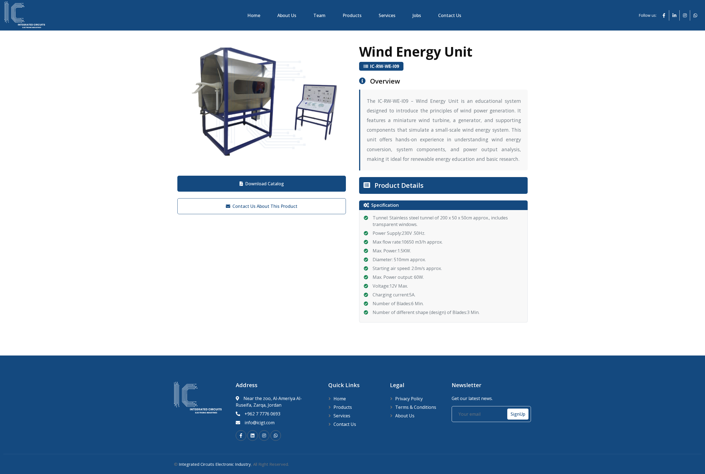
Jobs (417, 15)
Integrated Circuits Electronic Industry (215, 464)
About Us (286, 15)
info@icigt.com (260, 423)
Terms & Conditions (415, 407)
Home (253, 15)
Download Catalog (264, 184)
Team (319, 15)
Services (387, 15)
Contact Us (449, 15)
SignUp (518, 414)
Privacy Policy (409, 399)
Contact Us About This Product (264, 206)
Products (352, 15)
